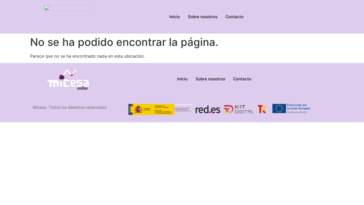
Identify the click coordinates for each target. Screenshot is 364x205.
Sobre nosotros (202, 16)
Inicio (174, 16)
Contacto (234, 16)
